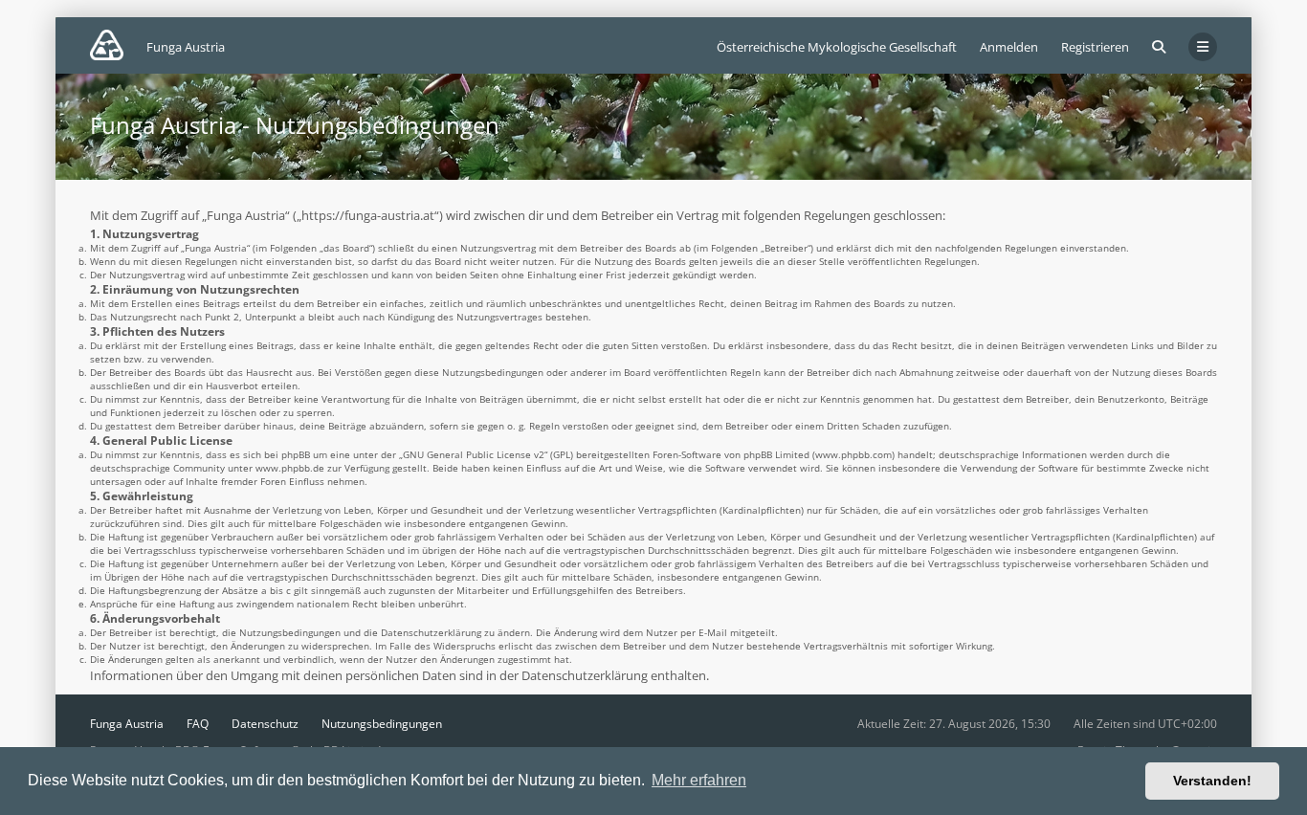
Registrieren (1095, 46)
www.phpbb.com (853, 454)
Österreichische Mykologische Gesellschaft (837, 46)
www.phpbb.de (289, 467)
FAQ (198, 724)
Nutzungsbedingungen (381, 724)
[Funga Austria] (106, 45)
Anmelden (1009, 46)
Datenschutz (265, 724)
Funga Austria (127, 724)
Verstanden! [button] (1212, 780)
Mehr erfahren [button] (699, 780)
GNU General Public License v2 (473, 454)
